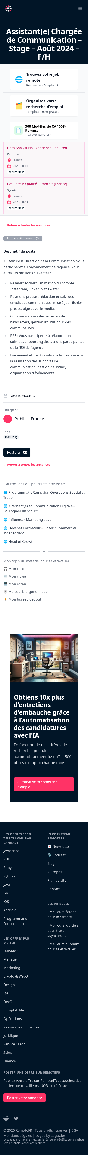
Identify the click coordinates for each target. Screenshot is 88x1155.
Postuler (14, 452)
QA (5, 993)
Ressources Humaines (21, 1027)
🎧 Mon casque (15, 568)
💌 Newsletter (58, 846)
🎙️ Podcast (56, 855)
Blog (51, 863)
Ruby (7, 867)
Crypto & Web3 (15, 976)
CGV (74, 1130)
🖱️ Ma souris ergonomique (25, 591)
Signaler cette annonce (20, 238)
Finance (9, 1061)
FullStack (10, 950)
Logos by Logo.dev (50, 1135)
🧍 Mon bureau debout (22, 599)
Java (6, 884)
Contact (53, 889)
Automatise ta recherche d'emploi (37, 784)
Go (5, 893)
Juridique (10, 1035)
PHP (6, 859)
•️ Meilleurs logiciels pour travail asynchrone (62, 930)
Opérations (12, 1018)
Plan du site (56, 880)
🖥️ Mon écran (14, 584)
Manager (10, 959)
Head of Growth (22, 541)
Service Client (14, 1044)
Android (9, 910)
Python (9, 876)
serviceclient (16, 172)
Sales (7, 1052)
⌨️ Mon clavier (15, 576)
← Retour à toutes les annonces (26, 225)
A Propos (54, 872)
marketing (11, 437)
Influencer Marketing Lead (30, 519)
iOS (6, 901)
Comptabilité (13, 1010)
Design (9, 984)
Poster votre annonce (24, 1097)
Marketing (11, 967)
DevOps (9, 1001)
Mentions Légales (17, 1135)
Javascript (11, 850)
